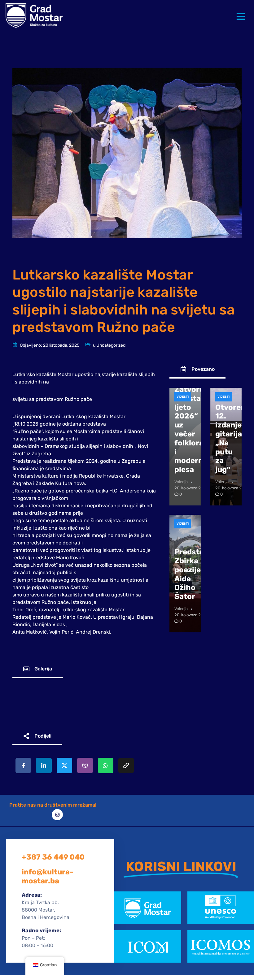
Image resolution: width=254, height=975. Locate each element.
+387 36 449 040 (53, 857)
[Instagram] (57, 814)
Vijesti (183, 397)
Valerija (181, 481)
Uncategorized (110, 345)
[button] (242, 11)
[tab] (37, 669)
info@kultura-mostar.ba (47, 876)
